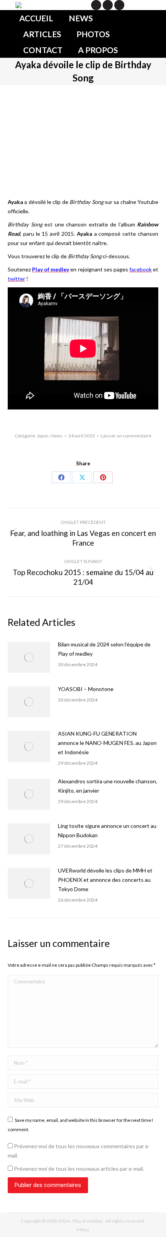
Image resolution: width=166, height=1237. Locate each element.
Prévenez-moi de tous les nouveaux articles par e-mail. (79, 1168)
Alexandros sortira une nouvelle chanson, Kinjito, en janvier (107, 786)
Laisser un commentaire (126, 436)
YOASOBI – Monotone (85, 689)
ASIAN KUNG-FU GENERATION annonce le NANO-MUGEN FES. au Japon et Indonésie (107, 742)
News (57, 436)
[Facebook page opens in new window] (108, 5)
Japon (43, 436)
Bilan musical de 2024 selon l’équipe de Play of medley (104, 649)
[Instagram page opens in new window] (119, 5)
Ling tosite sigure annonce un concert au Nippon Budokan (107, 830)
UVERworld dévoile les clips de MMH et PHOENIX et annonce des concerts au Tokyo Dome (105, 879)
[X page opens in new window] (96, 5)
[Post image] (29, 657)
